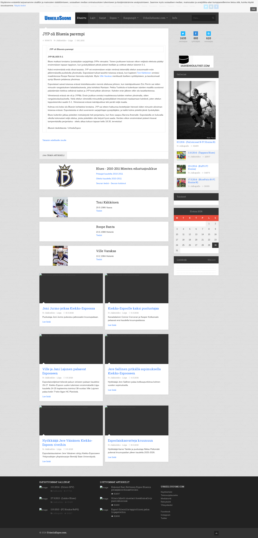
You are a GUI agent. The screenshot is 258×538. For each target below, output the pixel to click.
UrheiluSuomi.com (154, 17)
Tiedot (99, 211)
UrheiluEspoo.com (57, 532)
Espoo (113, 17)
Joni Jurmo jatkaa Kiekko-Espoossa (68, 308)
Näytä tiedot (20, 5)
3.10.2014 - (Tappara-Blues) (201, 152)
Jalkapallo (184, 146)
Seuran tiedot (102, 183)
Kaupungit (129, 17)
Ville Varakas (106, 76)
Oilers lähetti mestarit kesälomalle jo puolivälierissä (131, 499)
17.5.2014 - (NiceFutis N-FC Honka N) (201, 181)
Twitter (164, 518)
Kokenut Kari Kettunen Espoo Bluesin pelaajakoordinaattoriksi (131, 488)
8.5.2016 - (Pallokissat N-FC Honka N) (196, 142)
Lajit (92, 17)
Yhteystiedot (166, 505)
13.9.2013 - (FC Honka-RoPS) (65, 509)
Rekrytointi (166, 502)
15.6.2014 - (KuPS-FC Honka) (198, 167)
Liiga (70, 40)
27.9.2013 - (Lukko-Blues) (63, 498)
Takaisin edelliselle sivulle (54, 140)
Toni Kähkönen (144, 73)
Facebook (165, 511)
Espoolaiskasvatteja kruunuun (130, 440)
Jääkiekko (195, 156)
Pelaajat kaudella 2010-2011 (109, 174)
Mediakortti (166, 498)
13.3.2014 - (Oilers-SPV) (62, 487)
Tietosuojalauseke (169, 495)
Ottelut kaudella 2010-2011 (109, 178)
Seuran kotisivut (118, 183)
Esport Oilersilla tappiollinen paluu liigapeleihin (130, 511)
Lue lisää (46, 321)
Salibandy (57, 491)
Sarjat (102, 17)
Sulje (253, 9)
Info (174, 17)
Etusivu (81, 17)
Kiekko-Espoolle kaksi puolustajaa (133, 308)
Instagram (165, 515)
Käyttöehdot (166, 492)
